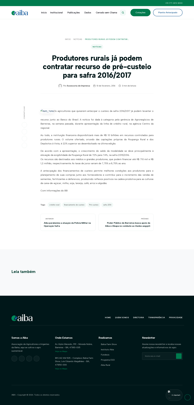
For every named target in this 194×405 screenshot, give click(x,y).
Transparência (156, 317)
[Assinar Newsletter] (179, 356)
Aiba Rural (105, 365)
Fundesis (105, 354)
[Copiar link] (24, 145)
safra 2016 (107, 205)
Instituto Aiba (107, 349)
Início (44, 12)
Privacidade (176, 317)
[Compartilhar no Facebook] (24, 138)
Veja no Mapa (61, 351)
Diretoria (138, 317)
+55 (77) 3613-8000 (174, 3)
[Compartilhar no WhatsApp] (24, 124)
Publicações (73, 12)
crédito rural (54, 205)
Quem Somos (122, 317)
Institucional (56, 12)
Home (108, 317)
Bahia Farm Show (109, 344)
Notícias (78, 39)
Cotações (140, 12)
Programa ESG (108, 360)
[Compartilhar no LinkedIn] (24, 131)
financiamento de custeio (74, 205)
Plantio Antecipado (167, 12)
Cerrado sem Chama (106, 12)
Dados (87, 12)
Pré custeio (93, 205)
